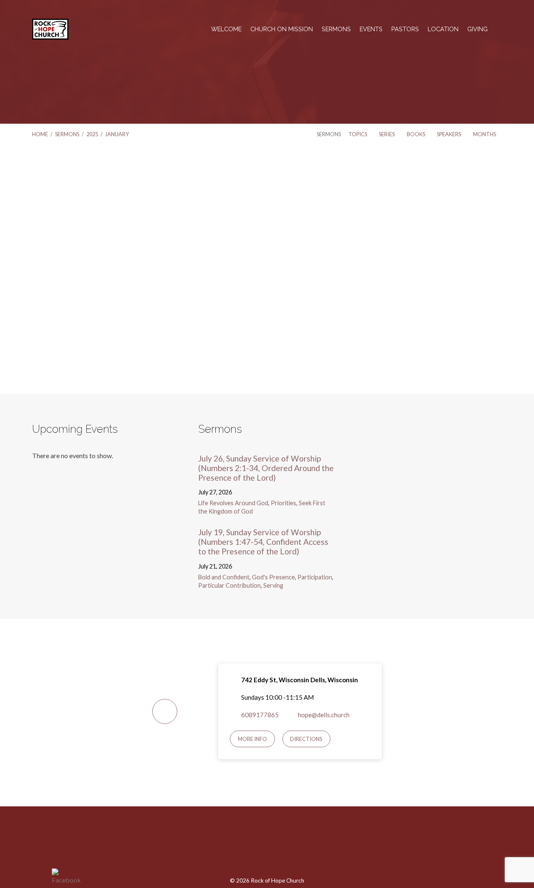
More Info (252, 739)
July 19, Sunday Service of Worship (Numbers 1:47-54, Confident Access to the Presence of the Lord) (263, 541)
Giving (477, 29)
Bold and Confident (223, 577)
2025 (92, 134)
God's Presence (273, 577)
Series (387, 134)
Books (416, 134)
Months (485, 134)
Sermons (336, 29)
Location (443, 29)
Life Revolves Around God (233, 502)
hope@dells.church (324, 714)
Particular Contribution (229, 585)
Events (371, 29)
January (117, 134)
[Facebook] (267, 846)
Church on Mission (281, 29)
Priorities (283, 502)
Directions (306, 739)
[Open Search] (499, 29)
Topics (358, 134)
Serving (273, 585)
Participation (314, 577)
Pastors (405, 29)
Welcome (226, 29)
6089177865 (260, 714)
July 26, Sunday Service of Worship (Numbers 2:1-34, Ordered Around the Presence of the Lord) (266, 468)
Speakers (449, 134)
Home (40, 134)
